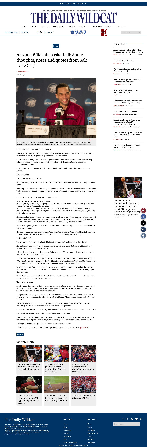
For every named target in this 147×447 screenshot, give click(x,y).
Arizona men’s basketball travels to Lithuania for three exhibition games (128, 51)
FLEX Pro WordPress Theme (71, 445)
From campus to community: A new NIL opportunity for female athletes (28, 399)
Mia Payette (117, 73)
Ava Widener (117, 114)
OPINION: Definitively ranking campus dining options (126, 91)
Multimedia (97, 27)
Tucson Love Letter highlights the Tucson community (127, 70)
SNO (82, 445)
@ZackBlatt (84, 327)
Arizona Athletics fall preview (126, 111)
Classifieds (121, 27)
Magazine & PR (59, 27)
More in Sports (25, 342)
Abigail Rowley (117, 95)
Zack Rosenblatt (22, 71)
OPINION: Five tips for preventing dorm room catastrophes (127, 81)
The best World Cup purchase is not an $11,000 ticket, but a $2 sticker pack (128, 135)
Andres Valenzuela (119, 105)
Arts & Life (45, 27)
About (108, 27)
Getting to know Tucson (123, 61)
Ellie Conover (117, 63)
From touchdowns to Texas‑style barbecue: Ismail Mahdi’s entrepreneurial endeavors (127, 122)
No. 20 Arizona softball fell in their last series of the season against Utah (56, 398)
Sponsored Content (70, 442)
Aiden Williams (118, 84)
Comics (72, 27)
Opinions (83, 27)
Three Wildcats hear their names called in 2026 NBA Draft (127, 146)
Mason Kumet (117, 139)
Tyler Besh (92, 140)
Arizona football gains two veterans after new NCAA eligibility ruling (128, 102)
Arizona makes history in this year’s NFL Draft (83, 396)
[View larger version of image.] (56, 108)
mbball (20, 334)
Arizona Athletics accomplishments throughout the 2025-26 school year (83, 368)
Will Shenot (117, 54)
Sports (34, 27)
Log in (86, 445)
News (23, 27)
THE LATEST (119, 44)
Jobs (65, 439)
